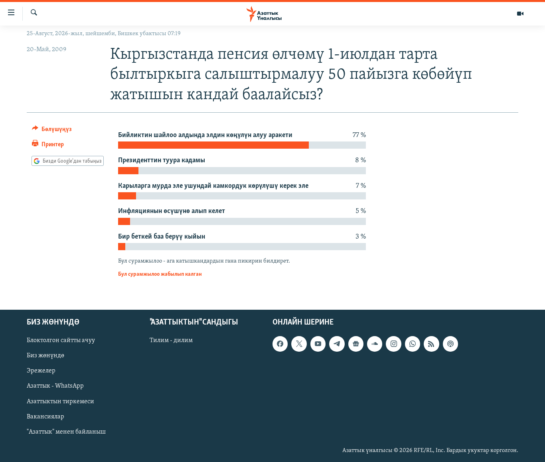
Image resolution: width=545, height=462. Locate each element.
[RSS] (431, 343)
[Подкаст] (450, 343)
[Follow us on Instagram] (393, 343)
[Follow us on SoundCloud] (374, 343)
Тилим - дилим (171, 340)
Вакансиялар (45, 417)
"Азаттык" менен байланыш (66, 432)
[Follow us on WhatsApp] (412, 343)
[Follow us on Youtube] (318, 343)
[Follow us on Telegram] (336, 343)
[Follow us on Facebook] (280, 343)
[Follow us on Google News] (355, 343)
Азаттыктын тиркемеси (60, 401)
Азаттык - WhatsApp (55, 386)
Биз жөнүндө (45, 356)
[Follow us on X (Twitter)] (298, 343)
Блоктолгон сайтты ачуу (61, 340)
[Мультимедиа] (520, 13)
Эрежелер (41, 371)
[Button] (52, 131)
